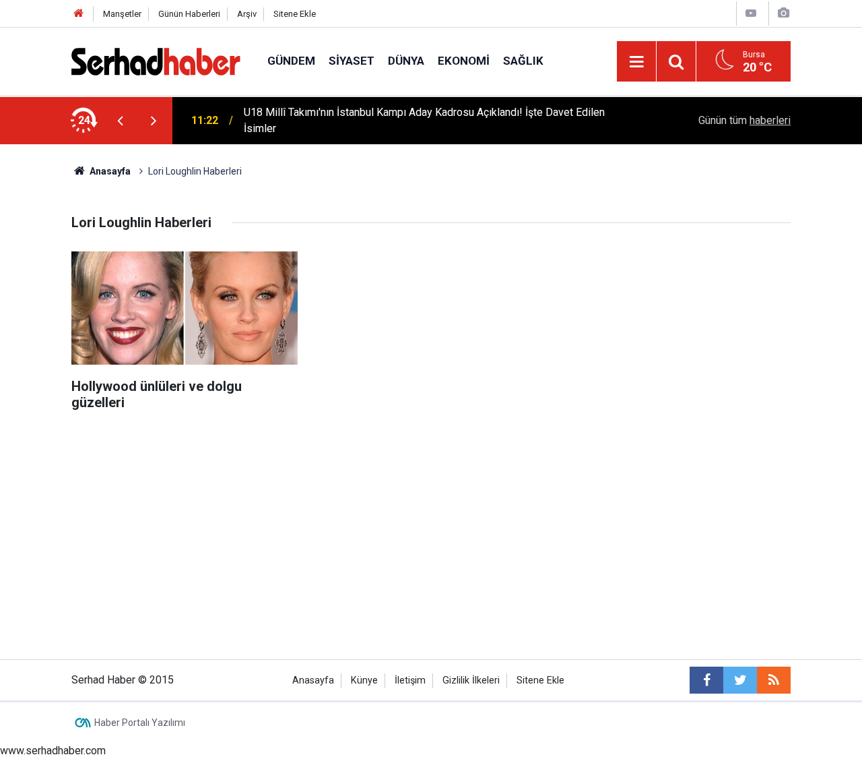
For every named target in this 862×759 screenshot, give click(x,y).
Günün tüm (744, 120)
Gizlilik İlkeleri (471, 680)
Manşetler (122, 14)
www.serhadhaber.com (53, 750)
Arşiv (247, 14)
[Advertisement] (431, 467)
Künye (364, 680)
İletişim (410, 680)
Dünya (406, 60)
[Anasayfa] (78, 14)
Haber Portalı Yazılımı (139, 722)
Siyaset (351, 60)
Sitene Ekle (294, 14)
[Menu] (636, 62)
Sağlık (523, 60)
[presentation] (120, 121)
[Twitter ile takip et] (740, 680)
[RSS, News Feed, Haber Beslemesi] (774, 680)
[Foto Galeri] (783, 13)
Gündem (291, 60)
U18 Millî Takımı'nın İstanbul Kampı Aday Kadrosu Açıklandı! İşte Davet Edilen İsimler (424, 120)
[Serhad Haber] (155, 60)
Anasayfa (313, 680)
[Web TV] (750, 13)
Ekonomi (464, 60)
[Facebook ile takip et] (706, 680)
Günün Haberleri (189, 14)
